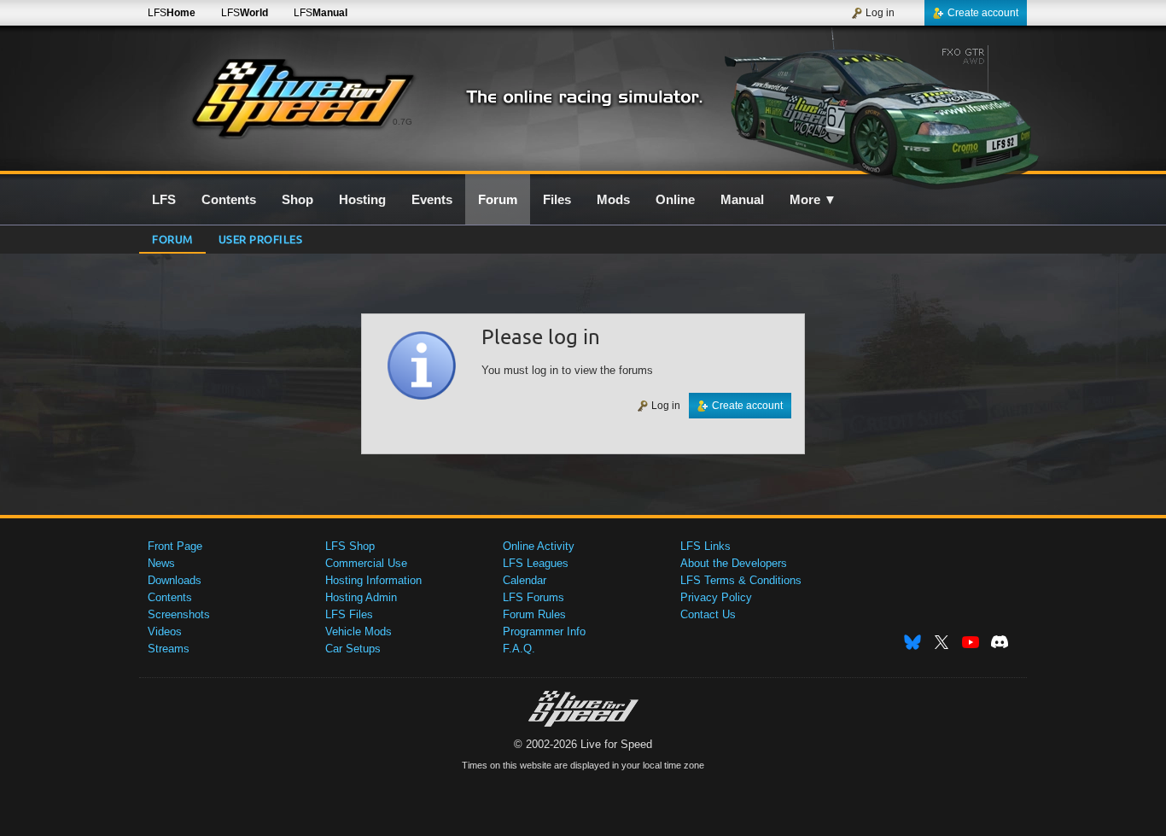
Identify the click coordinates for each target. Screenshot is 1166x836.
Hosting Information (373, 580)
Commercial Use (366, 563)
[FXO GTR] (880, 108)
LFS (171, 13)
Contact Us (708, 614)
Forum (172, 238)
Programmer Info (544, 631)
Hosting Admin (361, 597)
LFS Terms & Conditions (741, 580)
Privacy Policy (716, 597)
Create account (982, 13)
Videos (165, 631)
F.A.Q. (519, 648)
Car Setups (353, 648)
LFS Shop (350, 546)
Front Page (175, 546)
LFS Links (705, 546)
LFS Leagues (535, 563)
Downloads (174, 580)
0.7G (402, 121)
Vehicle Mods (358, 631)
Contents (170, 597)
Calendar (524, 580)
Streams (168, 648)
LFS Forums (533, 597)
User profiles (261, 238)
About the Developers (733, 563)
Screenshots (179, 614)
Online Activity (538, 546)
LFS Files (349, 614)
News (161, 563)
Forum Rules (534, 614)
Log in (880, 13)
